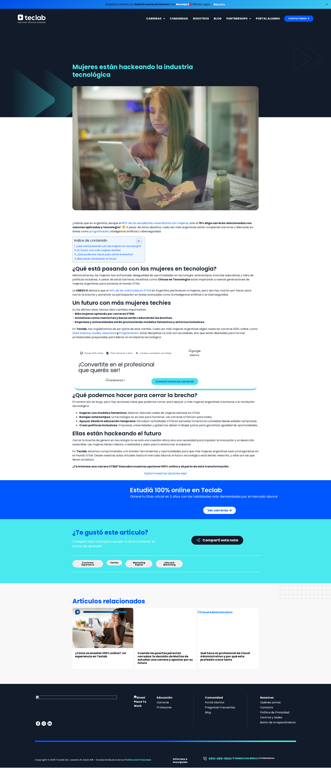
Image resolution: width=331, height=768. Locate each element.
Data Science (81, 333)
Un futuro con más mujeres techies (99, 250)
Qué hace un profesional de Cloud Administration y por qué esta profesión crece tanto (225, 656)
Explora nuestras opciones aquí (165, 473)
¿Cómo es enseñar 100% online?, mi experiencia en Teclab (100, 654)
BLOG (218, 19)
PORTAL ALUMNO (268, 19)
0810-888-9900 (220, 759)
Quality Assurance (104, 333)
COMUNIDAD (179, 19)
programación (99, 231)
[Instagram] (44, 723)
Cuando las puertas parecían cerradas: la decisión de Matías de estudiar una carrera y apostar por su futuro (165, 658)
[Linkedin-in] (49, 723)
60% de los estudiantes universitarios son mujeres (155, 223)
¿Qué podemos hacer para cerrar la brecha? (105, 254)
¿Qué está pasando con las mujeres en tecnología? (108, 246)
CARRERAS (154, 19)
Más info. (219, 4)
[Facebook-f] (38, 723)
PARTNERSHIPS (237, 19)
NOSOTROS (201, 19)
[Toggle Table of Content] (137, 241)
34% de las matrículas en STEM (130, 290)
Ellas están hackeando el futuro (97, 258)
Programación (129, 333)
